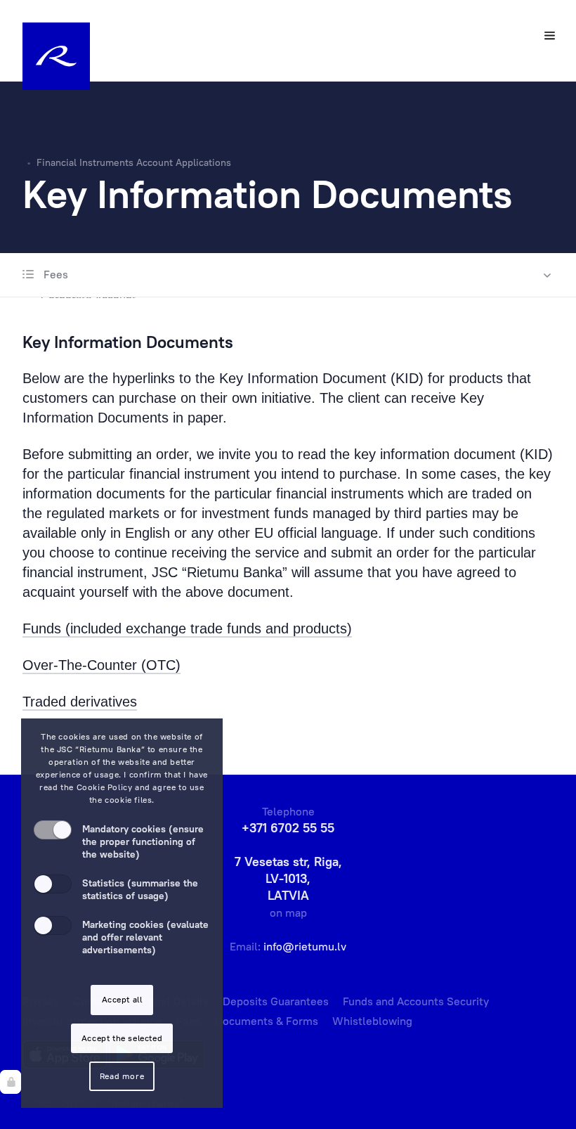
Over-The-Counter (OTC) (101, 665)
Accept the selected (121, 1038)
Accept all (122, 999)
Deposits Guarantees (276, 1001)
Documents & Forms (266, 1021)
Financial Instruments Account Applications (134, 162)
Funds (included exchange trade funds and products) (187, 628)
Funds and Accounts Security (416, 1001)
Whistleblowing (372, 1021)
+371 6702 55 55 (288, 828)
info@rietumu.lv (304, 946)
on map (288, 912)
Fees (54, 274)
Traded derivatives (79, 701)
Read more (122, 1076)
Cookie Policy (105, 787)
